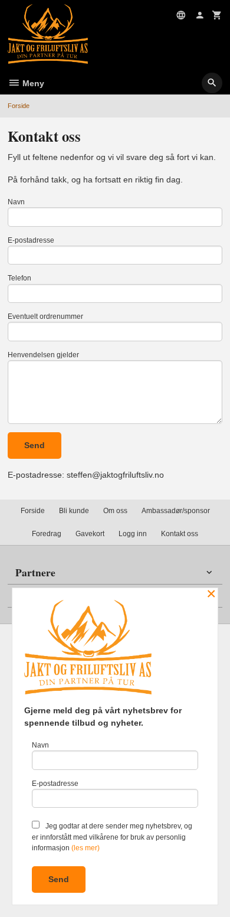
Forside (18, 105)
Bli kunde (74, 511)
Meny (32, 83)
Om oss (115, 511)
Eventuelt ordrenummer (45, 316)
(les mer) (85, 848)
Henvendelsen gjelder (43, 355)
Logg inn (133, 534)
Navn (16, 202)
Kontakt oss (179, 534)
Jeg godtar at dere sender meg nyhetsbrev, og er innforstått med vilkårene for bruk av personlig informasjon (112, 837)
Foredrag (46, 534)
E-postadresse (31, 240)
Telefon (19, 278)
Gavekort (89, 534)
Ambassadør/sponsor (176, 511)
